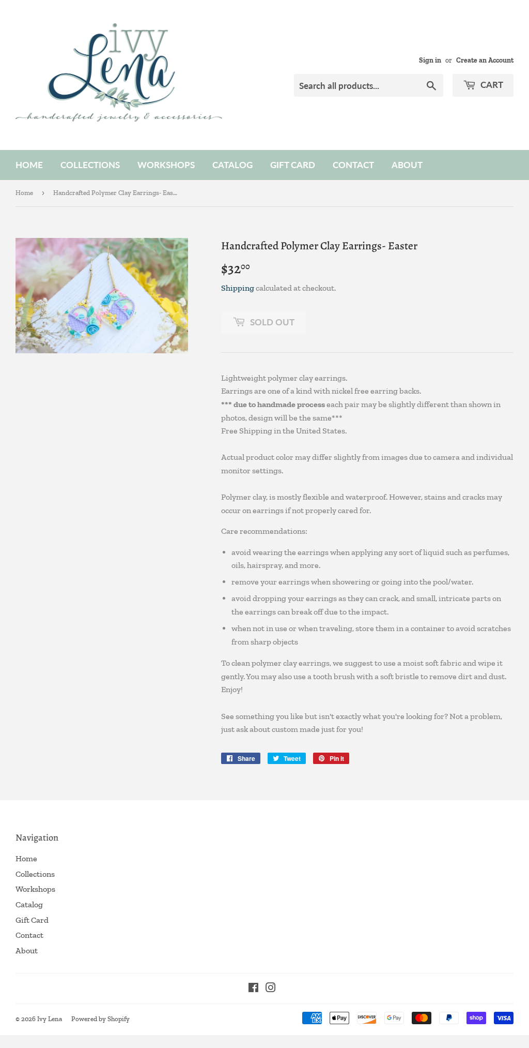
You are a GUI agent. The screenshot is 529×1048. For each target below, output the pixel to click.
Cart (490, 84)
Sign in (430, 60)
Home (29, 164)
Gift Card (292, 164)
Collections (90, 164)
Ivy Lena (49, 1019)
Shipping (237, 288)
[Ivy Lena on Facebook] (253, 989)
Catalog (232, 164)
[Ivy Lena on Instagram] (271, 989)
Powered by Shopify (100, 1019)
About (407, 164)
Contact (353, 164)
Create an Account (485, 60)
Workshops (166, 164)
